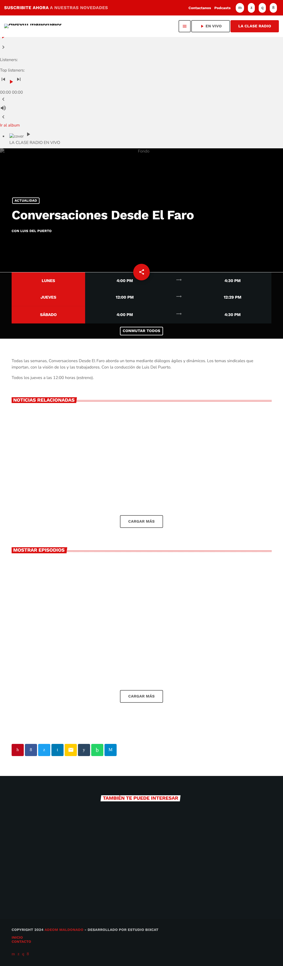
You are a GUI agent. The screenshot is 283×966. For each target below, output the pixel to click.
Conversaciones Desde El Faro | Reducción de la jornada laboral (141, 652)
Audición (25, 645)
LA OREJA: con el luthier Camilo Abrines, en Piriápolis (49, 489)
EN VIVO (211, 26)
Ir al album (10, 125)
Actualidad (26, 201)
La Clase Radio (254, 26)
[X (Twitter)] (251, 8)
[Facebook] (273, 8)
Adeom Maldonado (63, 930)
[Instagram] (262, 8)
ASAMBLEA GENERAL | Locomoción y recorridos (222, 489)
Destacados (116, 476)
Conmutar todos (141, 331)
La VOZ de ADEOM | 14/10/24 (49, 655)
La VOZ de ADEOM (172, 888)
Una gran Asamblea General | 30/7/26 (138, 489)
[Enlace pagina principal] (32, 26)
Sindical (113, 639)
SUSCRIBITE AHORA (56, 7)
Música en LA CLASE (43, 888)
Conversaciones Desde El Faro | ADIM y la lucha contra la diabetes (229, 655)
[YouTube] (240, 8)
